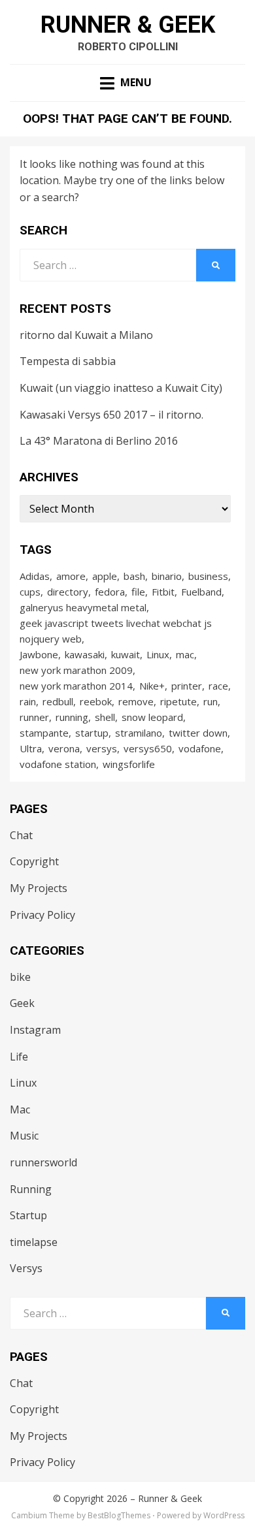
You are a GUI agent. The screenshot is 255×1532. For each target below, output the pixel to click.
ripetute (178, 701)
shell (105, 717)
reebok (96, 701)
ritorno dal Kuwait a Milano (86, 335)
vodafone (199, 748)
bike (20, 977)
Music (24, 1135)
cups (30, 591)
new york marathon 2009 (76, 670)
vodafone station (58, 764)
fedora (110, 591)
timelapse (34, 1242)
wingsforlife (129, 764)
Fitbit (163, 591)
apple (104, 575)
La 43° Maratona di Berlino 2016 (99, 441)
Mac (20, 1109)
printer (186, 685)
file (138, 591)
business (208, 575)
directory (67, 591)
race (218, 685)
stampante (44, 732)
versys (101, 748)
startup (92, 732)
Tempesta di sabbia (68, 361)
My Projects (38, 888)
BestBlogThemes (119, 1515)
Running (31, 1189)
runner (34, 717)
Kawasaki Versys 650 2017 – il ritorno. (111, 414)
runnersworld (43, 1162)
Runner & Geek (128, 25)
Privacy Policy (42, 915)
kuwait (125, 654)
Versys (26, 1268)
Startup (28, 1215)
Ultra (31, 748)
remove (136, 701)
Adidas (35, 575)
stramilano (138, 732)
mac (185, 654)
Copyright (34, 861)
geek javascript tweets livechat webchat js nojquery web (116, 630)
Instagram (35, 1030)
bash (134, 575)
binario (167, 575)
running (72, 717)
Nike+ (152, 685)
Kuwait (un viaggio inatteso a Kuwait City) (121, 388)
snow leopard (152, 717)
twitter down (198, 732)
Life (19, 1056)
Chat (21, 835)
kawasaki (85, 654)
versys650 (148, 748)
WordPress (224, 1515)
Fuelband (201, 591)
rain (28, 701)
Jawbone (39, 654)
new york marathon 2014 (76, 685)
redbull (57, 701)
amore (71, 575)
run (210, 701)
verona (64, 748)
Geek (22, 1003)
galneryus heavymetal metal (83, 607)
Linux (157, 654)
